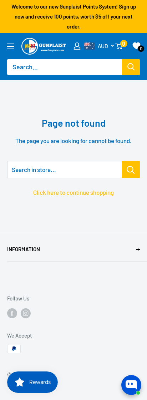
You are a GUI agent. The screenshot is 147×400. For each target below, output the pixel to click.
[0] (119, 46)
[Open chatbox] (131, 385)
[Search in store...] (131, 169)
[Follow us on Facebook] (12, 313)
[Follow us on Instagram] (26, 313)
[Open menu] (10, 46)
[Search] (131, 67)
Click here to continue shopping (73, 192)
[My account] (77, 46)
